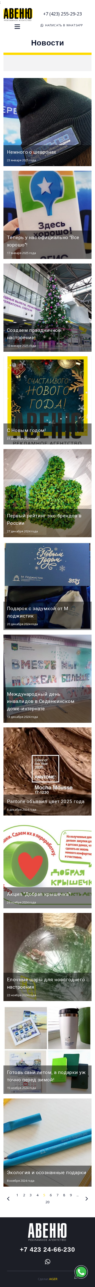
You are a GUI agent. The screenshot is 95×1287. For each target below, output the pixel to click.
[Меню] (17, 26)
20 (47, 1202)
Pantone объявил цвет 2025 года (46, 801)
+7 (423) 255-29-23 (62, 14)
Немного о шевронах (31, 152)
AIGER (53, 1279)
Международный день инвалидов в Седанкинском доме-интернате (40, 701)
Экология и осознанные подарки (46, 1172)
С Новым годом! (26, 430)
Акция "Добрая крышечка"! (39, 894)
